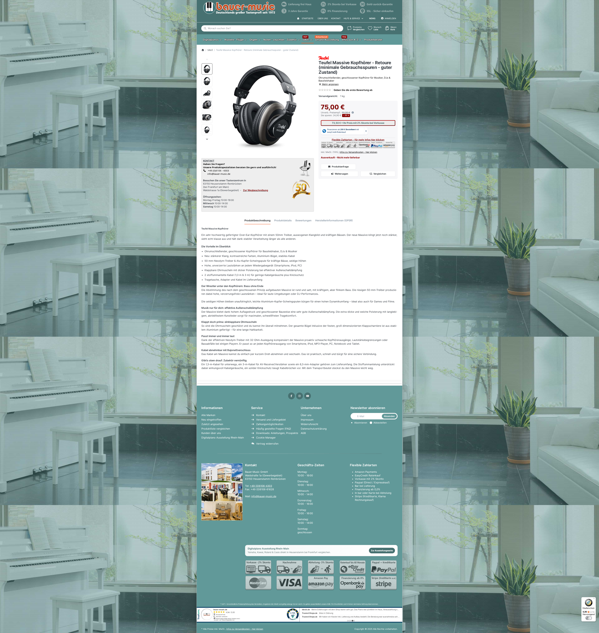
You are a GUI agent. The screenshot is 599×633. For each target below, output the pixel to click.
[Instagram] (299, 395)
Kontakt (336, 18)
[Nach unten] (207, 139)
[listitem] (264, 105)
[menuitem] (212, 39)
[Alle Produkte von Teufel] (324, 57)
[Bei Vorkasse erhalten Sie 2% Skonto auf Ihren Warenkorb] (339, 4)
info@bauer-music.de (218, 173)
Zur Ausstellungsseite (382, 550)
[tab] (257, 220)
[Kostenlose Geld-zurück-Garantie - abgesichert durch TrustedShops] (378, 4)
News (372, 18)
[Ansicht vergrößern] (264, 105)
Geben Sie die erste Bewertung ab (353, 90)
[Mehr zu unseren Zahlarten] (321, 575)
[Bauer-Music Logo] (239, 8)
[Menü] (594, 599)
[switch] (589, 618)
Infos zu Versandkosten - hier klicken (358, 152)
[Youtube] (307, 395)
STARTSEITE (306, 18)
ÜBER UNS (323, 18)
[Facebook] (291, 395)
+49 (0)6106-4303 (261, 485)
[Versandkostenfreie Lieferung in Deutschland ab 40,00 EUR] (299, 4)
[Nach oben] (207, 59)
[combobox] (272, 28)
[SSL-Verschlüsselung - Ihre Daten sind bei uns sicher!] (378, 11)
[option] (207, 68)
